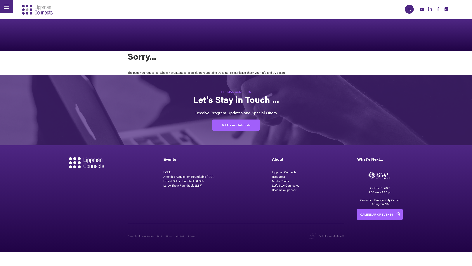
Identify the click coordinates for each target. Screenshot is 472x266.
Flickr (446, 9)
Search (409, 9)
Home (169, 236)
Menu (6, 6)
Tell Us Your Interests (236, 125)
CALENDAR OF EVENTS (376, 214)
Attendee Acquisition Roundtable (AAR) (188, 176)
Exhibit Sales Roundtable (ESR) (183, 181)
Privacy (191, 236)
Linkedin (430, 9)
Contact (180, 236)
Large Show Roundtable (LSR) (182, 185)
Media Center (280, 181)
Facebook (438, 9)
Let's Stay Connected (285, 185)
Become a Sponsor (284, 190)
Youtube (421, 9)
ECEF (167, 172)
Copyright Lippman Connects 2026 (145, 236)
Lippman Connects (284, 172)
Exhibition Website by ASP (331, 236)
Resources (279, 176)
